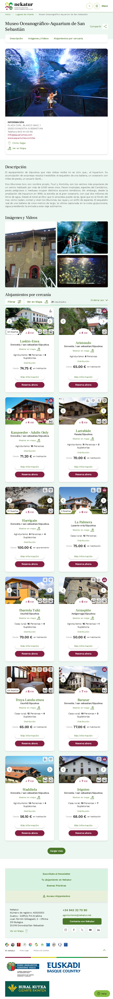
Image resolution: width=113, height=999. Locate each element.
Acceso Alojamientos (58, 896)
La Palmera (83, 522)
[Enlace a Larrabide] (83, 411)
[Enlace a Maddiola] (29, 769)
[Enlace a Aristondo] (83, 321)
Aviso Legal (24, 951)
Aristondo (83, 343)
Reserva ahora (30, 384)
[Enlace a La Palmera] (83, 500)
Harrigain (29, 520)
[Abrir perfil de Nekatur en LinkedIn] (99, 930)
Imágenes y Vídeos (38, 38)
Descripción (16, 38)
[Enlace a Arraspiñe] (83, 590)
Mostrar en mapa (27, 349)
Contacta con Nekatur (82, 921)
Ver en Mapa (19, 148)
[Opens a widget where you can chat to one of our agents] (102, 994)
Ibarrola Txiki (29, 610)
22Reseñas (12, 511)
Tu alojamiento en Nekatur (56, 879)
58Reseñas (12, 332)
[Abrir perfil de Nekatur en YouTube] (90, 930)
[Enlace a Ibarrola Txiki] (29, 590)
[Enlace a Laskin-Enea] (29, 321)
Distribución (30, 363)
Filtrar (11, 301)
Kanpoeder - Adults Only (30, 432)
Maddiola (30, 789)
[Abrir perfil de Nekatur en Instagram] (66, 930)
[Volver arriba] (104, 950)
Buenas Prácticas (56, 885)
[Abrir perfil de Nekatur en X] (82, 930)
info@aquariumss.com (20, 134)
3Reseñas (66, 511)
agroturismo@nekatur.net (77, 915)
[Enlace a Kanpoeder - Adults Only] (29, 411)
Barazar (83, 700)
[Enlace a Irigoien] (83, 769)
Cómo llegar (19, 143)
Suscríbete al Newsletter (56, 873)
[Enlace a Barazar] (83, 680)
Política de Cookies (41, 951)
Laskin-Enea (29, 341)
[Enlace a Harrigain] (29, 500)
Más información (29, 377)
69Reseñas (13, 690)
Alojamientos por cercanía (68, 38)
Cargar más (56, 850)
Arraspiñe (83, 610)
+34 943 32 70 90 (75, 910)
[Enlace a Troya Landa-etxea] (29, 680)
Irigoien (83, 789)
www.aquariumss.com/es (21, 138)
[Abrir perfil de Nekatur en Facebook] (74, 930)
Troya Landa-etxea (30, 700)
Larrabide (83, 431)
